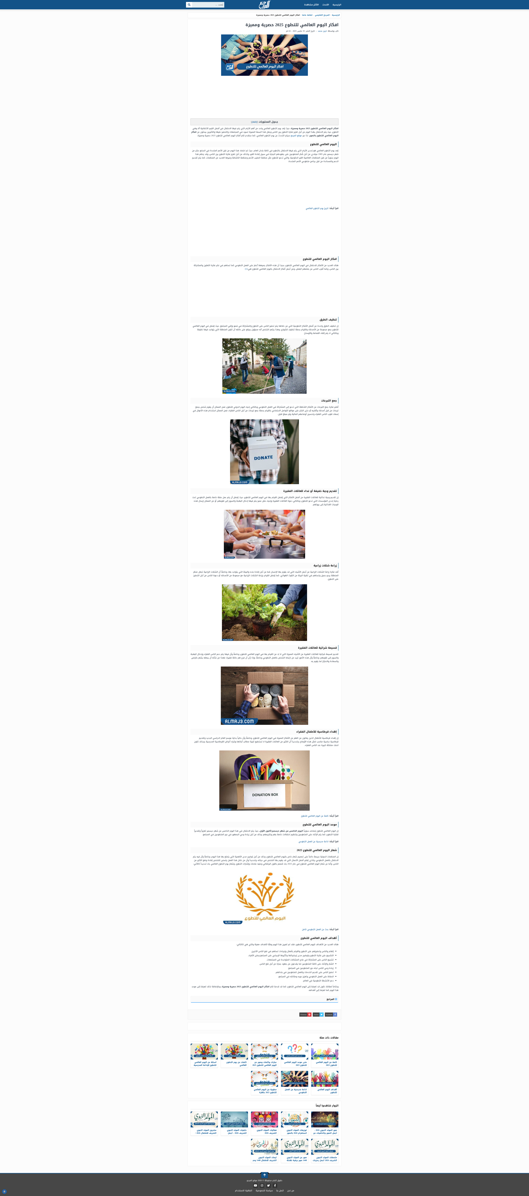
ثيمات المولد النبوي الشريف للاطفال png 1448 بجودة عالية (265, 1160)
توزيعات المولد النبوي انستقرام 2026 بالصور (297, 1132)
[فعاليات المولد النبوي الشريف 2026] (264, 1119)
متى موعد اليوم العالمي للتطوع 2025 (295, 1064)
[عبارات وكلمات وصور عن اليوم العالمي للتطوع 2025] (264, 1051)
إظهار (254, 122)
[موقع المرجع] (264, 5)
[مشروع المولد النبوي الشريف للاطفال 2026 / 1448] (204, 1119)
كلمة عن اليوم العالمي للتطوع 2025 (326, 1064)
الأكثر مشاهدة (311, 5)
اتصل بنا (280, 1190)
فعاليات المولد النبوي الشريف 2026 (267, 1132)
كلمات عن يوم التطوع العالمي (236, 1064)
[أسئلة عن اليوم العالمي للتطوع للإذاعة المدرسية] (204, 1051)
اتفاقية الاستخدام (243, 1190)
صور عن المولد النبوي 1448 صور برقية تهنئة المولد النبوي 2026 (297, 1160)
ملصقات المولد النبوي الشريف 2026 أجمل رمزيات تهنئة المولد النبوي (325, 1160)
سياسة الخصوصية (264, 1190)
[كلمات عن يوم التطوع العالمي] (234, 1051)
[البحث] (189, 4)
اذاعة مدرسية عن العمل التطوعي (313, 841)
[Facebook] (275, 1185)
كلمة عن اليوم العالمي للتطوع (314, 816)
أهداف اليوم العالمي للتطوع (327, 1091)
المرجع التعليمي (322, 15)
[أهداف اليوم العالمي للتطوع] (324, 1079)
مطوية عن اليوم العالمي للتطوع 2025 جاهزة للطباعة (265, 1092)
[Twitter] (268, 1185)
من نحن (290, 1190)
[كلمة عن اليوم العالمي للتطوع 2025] (324, 1051)
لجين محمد (322, 31)
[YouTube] (255, 1185)
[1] (246, 269)
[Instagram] (262, 1185)
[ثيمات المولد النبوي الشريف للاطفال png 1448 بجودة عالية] (264, 1147)
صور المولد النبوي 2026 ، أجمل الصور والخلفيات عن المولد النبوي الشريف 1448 (325, 1134)
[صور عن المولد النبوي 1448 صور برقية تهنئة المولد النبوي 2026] (294, 1147)
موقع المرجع (296, 135)
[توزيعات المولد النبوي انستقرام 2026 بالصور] (294, 1119)
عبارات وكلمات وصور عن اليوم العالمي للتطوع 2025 (264, 1064)
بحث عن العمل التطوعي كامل (315, 929)
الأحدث (325, 5)
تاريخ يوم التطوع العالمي (317, 208)
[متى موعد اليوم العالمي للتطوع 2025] (294, 1051)
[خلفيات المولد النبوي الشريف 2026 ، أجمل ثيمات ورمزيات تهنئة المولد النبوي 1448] (234, 1119)
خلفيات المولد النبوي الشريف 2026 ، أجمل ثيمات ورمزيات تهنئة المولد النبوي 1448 (237, 1134)
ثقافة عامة (307, 15)
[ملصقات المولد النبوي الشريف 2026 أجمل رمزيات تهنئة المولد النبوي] (324, 1147)
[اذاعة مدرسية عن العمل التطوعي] (294, 1079)
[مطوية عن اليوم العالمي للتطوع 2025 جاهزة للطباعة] (264, 1079)
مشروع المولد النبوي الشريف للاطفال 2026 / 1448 (205, 1133)
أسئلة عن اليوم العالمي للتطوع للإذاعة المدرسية (205, 1064)
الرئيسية (337, 5)
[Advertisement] (264, 98)
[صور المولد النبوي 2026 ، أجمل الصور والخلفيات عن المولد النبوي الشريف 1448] (324, 1119)
